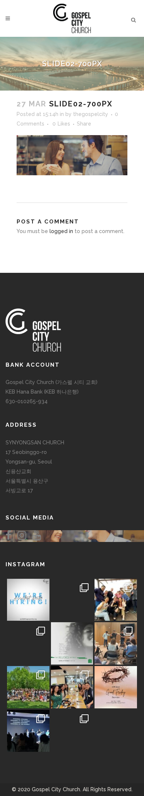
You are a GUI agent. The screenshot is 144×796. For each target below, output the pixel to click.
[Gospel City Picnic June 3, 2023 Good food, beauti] (28, 687)
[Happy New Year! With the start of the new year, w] (116, 731)
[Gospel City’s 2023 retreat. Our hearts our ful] (28, 643)
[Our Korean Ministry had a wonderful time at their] (116, 600)
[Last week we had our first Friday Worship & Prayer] (28, 731)
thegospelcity (90, 114)
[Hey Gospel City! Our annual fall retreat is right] (72, 643)
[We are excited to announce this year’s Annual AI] (116, 687)
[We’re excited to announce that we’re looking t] (28, 600)
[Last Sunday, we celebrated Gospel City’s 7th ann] (72, 731)
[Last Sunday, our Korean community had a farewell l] (116, 643)
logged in (61, 231)
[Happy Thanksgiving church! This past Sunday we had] (72, 600)
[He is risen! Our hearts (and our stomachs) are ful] (72, 687)
